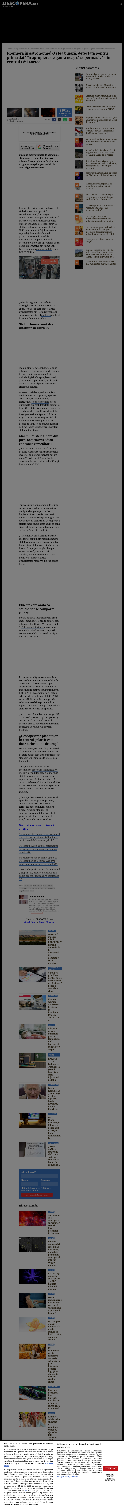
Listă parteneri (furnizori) (67, 1477)
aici (26, 1490)
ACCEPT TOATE (111, 1468)
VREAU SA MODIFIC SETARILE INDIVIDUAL (110, 1477)
